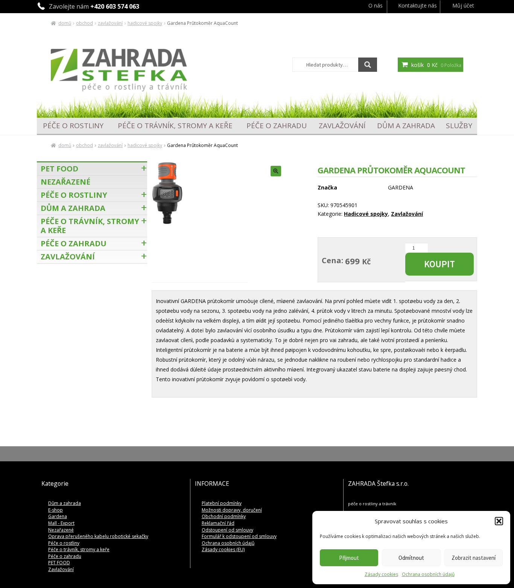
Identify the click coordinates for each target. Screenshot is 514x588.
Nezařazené (65, 182)
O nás (375, 5)
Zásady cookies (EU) (223, 549)
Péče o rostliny (73, 125)
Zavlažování (110, 23)
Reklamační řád (218, 523)
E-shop (55, 510)
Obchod (84, 23)
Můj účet (463, 5)
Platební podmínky (222, 503)
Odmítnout (411, 557)
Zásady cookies (381, 574)
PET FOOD (59, 169)
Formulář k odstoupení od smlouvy (239, 536)
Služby (459, 125)
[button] (499, 521)
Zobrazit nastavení (474, 557)
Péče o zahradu (276, 125)
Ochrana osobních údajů (428, 574)
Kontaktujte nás (417, 5)
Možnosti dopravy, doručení (232, 510)
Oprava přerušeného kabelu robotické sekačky (98, 536)
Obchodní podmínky (224, 516)
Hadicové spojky (145, 23)
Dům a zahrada (406, 125)
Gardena (57, 516)
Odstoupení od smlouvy (227, 530)
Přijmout (349, 557)
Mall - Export (61, 523)
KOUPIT (439, 264)
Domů (64, 23)
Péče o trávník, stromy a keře (175, 125)
